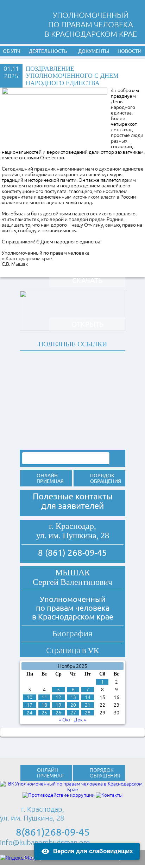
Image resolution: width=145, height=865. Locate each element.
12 (58, 697)
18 (44, 705)
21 (87, 705)
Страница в (72, 650)
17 (29, 705)
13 (73, 697)
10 (29, 697)
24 (29, 712)
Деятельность (48, 51)
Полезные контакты (73, 496)
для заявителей (72, 506)
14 (87, 697)
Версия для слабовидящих (93, 851)
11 (44, 697)
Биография (72, 633)
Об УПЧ (11, 51)
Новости (129, 51)
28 (87, 712)
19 (58, 705)
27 (73, 712)
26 (58, 712)
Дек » (80, 719)
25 (44, 712)
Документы (93, 51)
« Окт (65, 719)
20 (73, 705)
